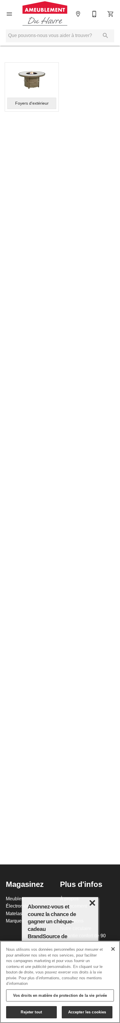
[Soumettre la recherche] (105, 35)
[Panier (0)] (111, 14)
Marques (15, 920)
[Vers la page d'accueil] (45, 14)
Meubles (15, 898)
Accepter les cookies (87, 1012)
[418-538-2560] (94, 14)
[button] (9, 14)
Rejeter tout (31, 1012)
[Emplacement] (78, 14)
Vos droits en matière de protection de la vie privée (60, 995)
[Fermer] (113, 949)
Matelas (14, 913)
